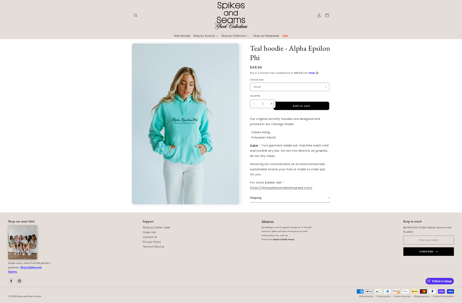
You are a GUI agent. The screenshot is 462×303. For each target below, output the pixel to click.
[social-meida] (11, 281)
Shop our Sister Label (156, 227)
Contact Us (150, 237)
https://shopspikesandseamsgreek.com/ (281, 187)
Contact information (443, 296)
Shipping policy (422, 296)
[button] (136, 15)
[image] (22, 242)
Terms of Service (153, 246)
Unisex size (256, 79)
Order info (149, 232)
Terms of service (402, 296)
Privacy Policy (152, 242)
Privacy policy (384, 296)
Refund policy (366, 296)
